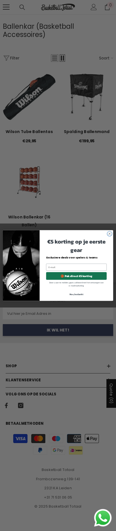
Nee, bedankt (76, 294)
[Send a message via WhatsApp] (103, 518)
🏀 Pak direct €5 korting (76, 276)
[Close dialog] (109, 233)
